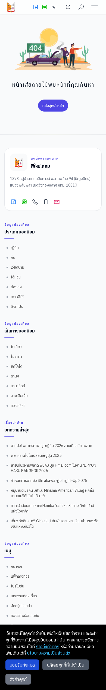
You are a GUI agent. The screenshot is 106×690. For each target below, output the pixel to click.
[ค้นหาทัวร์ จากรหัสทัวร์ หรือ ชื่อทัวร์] (81, 7)
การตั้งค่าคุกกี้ (47, 646)
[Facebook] (35, 7)
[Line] (44, 7)
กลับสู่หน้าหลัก (53, 105)
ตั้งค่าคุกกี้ (18, 679)
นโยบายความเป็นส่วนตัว (48, 653)
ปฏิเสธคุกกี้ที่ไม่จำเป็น (66, 665)
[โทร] (54, 7)
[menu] (95, 7)
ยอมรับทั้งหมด (22, 665)
